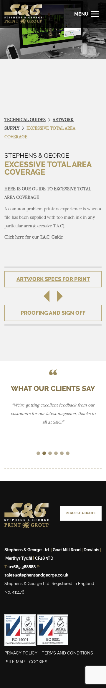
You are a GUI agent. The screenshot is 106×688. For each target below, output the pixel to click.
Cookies (38, 661)
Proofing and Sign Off (53, 313)
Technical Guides (25, 119)
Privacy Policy (20, 653)
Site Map (15, 661)
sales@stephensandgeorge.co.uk (36, 575)
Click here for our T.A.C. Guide (33, 237)
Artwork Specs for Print (53, 279)
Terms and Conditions (67, 653)
